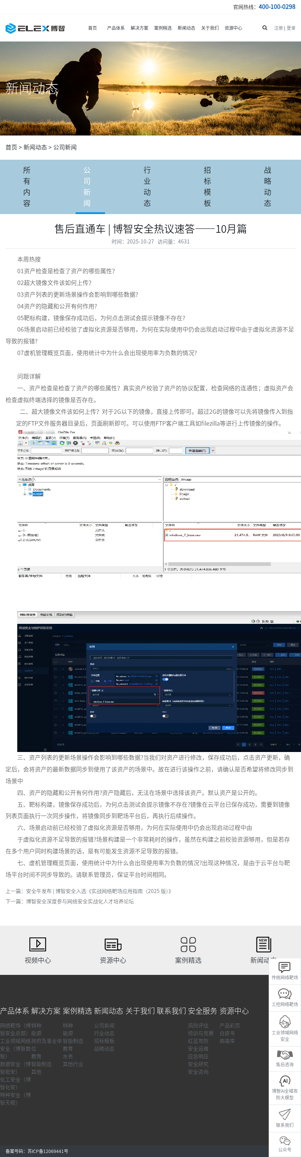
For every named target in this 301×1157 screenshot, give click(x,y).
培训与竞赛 (201, 1033)
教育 (36, 1056)
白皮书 (227, 1033)
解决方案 (139, 28)
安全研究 (198, 1064)
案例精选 (163, 28)
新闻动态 (186, 28)
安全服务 (202, 1011)
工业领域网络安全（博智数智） (15, 1048)
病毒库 (227, 1041)
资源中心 (233, 28)
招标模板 (207, 186)
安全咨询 (198, 1071)
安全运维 (198, 1048)
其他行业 (73, 1064)
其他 (36, 1071)
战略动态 (267, 186)
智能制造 (41, 1064)
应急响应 (198, 1056)
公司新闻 (65, 147)
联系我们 (171, 1011)
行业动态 (147, 186)
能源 (36, 1033)
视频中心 (38, 960)
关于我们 (210, 28)
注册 (278, 28)
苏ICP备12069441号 (48, 1151)
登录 (291, 28)
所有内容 (26, 186)
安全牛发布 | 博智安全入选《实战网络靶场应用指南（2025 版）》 (100, 891)
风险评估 (198, 1025)
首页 (92, 28)
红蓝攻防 (198, 1041)
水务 (68, 1056)
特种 (36, 1025)
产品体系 (116, 28)
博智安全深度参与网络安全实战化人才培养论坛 (80, 901)
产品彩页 (230, 1025)
